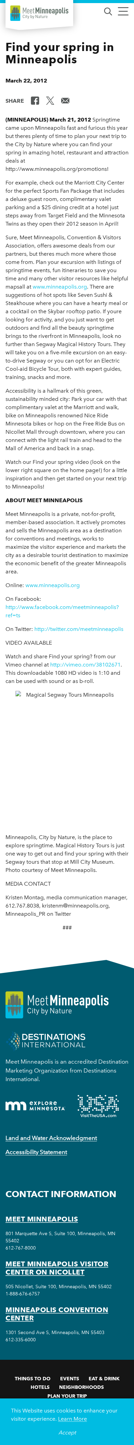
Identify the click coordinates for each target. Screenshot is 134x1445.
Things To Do (33, 1378)
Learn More (72, 1419)
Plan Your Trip (67, 1396)
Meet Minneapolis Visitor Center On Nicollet (56, 1268)
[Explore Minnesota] (35, 1106)
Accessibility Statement (36, 1152)
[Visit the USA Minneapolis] (98, 1106)
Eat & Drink (104, 1378)
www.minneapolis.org (60, 286)
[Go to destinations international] (45, 1041)
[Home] (39, 13)
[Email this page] (65, 100)
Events (69, 1378)
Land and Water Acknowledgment (51, 1138)
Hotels (40, 1387)
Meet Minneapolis (41, 1219)
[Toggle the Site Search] (108, 11)
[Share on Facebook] (35, 100)
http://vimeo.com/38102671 (85, 664)
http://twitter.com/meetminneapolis (78, 629)
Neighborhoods (81, 1387)
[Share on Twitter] (50, 100)
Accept (67, 1432)
